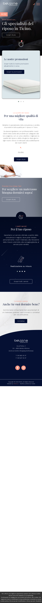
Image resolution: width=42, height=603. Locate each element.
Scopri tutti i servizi (21, 281)
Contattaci (21, 321)
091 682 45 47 (21, 355)
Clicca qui (12, 601)
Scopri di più (11, 35)
